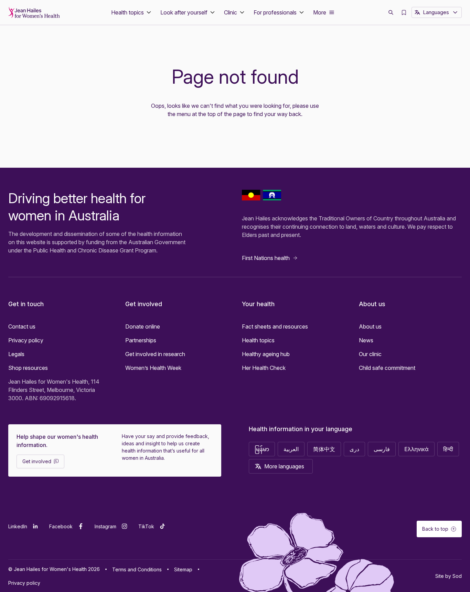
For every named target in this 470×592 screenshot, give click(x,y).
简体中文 (324, 449)
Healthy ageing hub (266, 354)
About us (370, 326)
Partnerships (140, 340)
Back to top (435, 529)
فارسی (382, 449)
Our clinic (370, 354)
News (366, 340)
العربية (291, 449)
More (319, 12)
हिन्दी (448, 449)
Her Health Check (264, 367)
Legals (16, 354)
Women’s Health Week (153, 367)
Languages (436, 12)
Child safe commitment (387, 367)
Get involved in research (155, 354)
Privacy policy (25, 340)
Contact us (21, 326)
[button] (131, 12)
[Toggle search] (390, 12)
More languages (284, 466)
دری (354, 449)
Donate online (142, 326)
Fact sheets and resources (275, 326)
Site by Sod (448, 576)
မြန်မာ (262, 449)
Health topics (258, 340)
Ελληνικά (416, 449)
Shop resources (28, 367)
